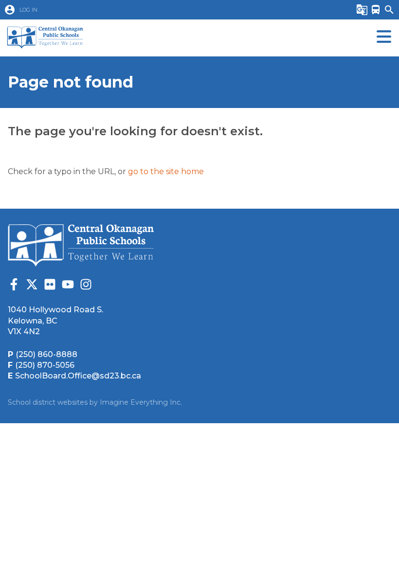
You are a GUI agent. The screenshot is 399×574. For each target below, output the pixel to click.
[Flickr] (50, 285)
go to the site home (166, 171)
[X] (32, 285)
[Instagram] (86, 285)
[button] (170, 10)
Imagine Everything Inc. (141, 402)
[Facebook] (14, 285)
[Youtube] (68, 285)
